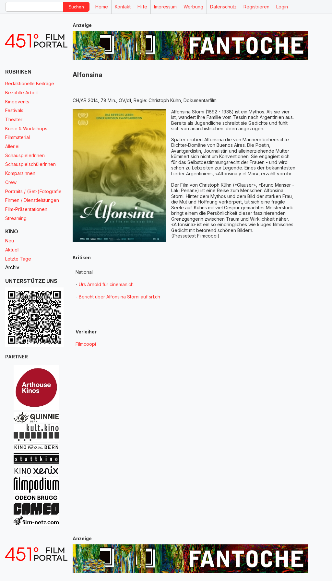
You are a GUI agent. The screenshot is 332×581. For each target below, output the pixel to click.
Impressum (165, 6)
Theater (13, 119)
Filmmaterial (17, 137)
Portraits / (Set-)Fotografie (33, 191)
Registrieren (256, 6)
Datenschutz (223, 6)
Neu (9, 240)
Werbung (193, 6)
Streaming (16, 218)
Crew (11, 182)
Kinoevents (17, 101)
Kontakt (123, 6)
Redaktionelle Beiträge (29, 83)
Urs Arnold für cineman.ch (106, 284)
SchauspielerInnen (25, 155)
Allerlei (12, 146)
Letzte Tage (18, 258)
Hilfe (142, 6)
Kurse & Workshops (26, 128)
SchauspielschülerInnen (30, 164)
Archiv (12, 267)
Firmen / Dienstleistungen (32, 200)
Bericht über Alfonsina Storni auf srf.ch (119, 296)
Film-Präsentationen (26, 209)
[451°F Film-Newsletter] (36, 41)
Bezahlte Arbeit (21, 92)
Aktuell (12, 249)
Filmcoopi (86, 344)
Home (101, 6)
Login (282, 6)
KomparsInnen (20, 173)
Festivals (14, 110)
